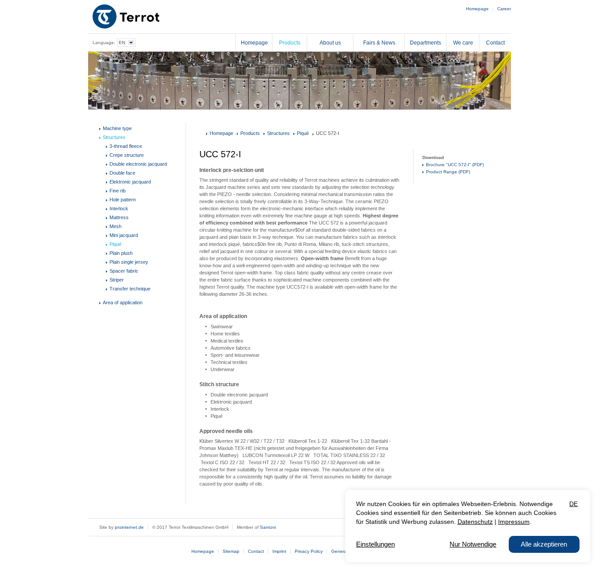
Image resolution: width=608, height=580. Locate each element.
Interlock (118, 208)
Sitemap (231, 551)
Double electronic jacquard (138, 164)
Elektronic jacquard (130, 181)
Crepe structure (126, 155)
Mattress (119, 217)
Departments (425, 43)
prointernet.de (129, 527)
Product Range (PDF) (448, 171)
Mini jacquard (123, 235)
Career (504, 8)
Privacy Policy (309, 551)
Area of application (122, 302)
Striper (116, 279)
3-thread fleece (125, 146)
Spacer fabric (123, 271)
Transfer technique (129, 288)
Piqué (115, 244)
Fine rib (117, 190)
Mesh (115, 226)
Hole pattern (122, 199)
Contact (495, 43)
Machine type (117, 128)
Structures (114, 137)
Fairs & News (379, 43)
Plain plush (121, 253)
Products (289, 43)
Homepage (477, 8)
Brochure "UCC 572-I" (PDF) (455, 164)
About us (330, 43)
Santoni (268, 527)
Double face (122, 173)
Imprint (279, 551)
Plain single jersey (128, 262)
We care (463, 43)
